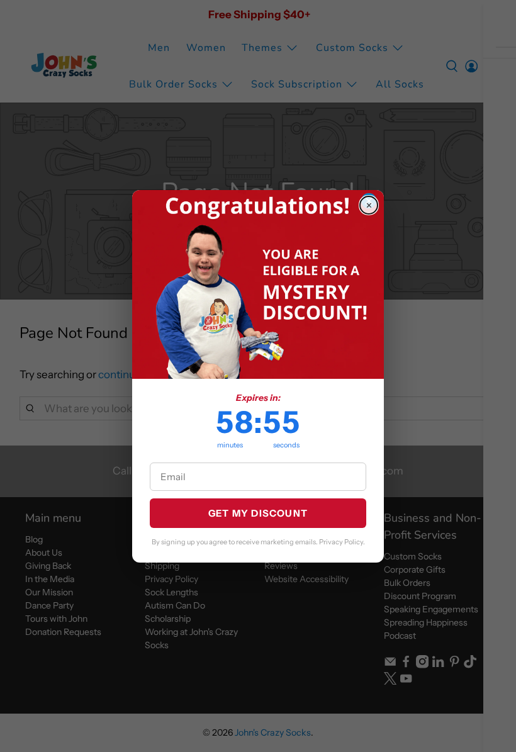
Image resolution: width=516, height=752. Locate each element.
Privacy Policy (341, 541)
